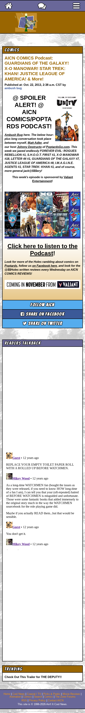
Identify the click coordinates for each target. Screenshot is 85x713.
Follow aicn (42, 305)
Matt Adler (35, 142)
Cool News (18, 694)
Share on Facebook (44, 314)
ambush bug (13, 88)
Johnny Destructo (29, 146)
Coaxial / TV (34, 694)
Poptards (11, 265)
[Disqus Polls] (43, 398)
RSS (24, 700)
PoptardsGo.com (58, 146)
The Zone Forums (65, 696)
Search (38, 696)
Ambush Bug (14, 134)
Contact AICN (55, 700)
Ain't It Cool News (49, 22)
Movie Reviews (71, 694)
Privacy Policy (37, 700)
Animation (15, 696)
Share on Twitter (44, 323)
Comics (27, 696)
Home (7, 694)
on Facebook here (44, 265)
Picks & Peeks (51, 694)
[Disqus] (43, 500)
